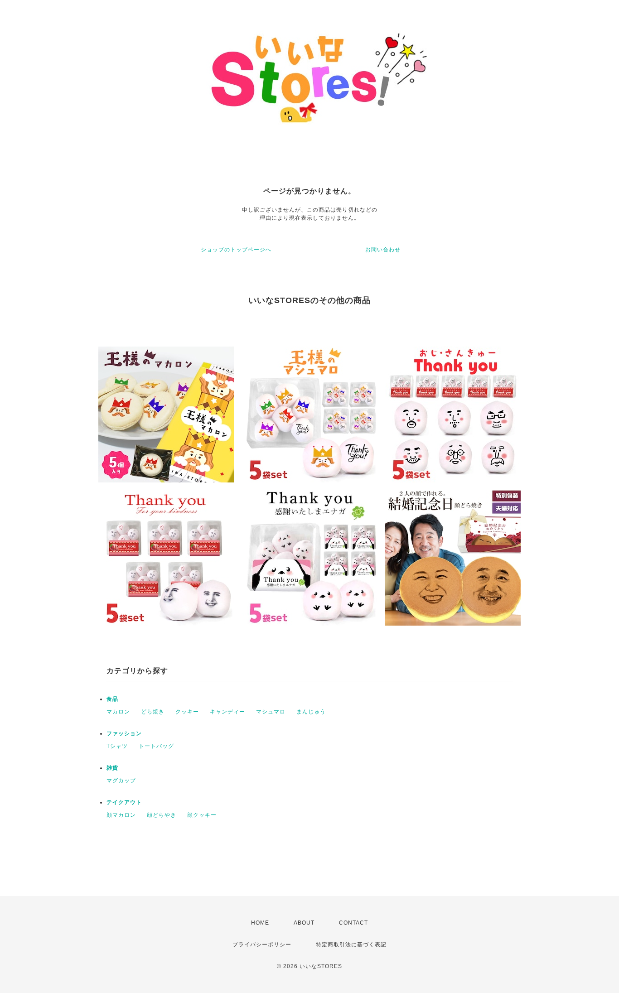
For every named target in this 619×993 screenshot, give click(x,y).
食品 (112, 699)
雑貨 (112, 768)
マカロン (118, 712)
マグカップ (121, 780)
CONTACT (353, 923)
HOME (260, 923)
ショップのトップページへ (236, 249)
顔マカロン (121, 815)
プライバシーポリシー (261, 944)
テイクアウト (124, 802)
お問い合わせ (383, 249)
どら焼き (152, 712)
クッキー (187, 712)
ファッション (124, 733)
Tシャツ (117, 746)
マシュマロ (270, 712)
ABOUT (304, 923)
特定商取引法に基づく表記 (351, 944)
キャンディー (227, 712)
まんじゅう (311, 712)
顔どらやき (161, 815)
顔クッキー (202, 815)
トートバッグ (156, 746)
